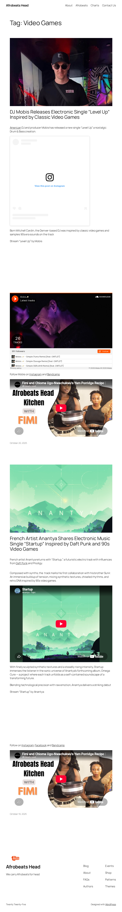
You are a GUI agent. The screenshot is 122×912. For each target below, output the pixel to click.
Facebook (40, 745)
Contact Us (109, 5)
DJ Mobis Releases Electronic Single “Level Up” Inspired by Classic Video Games (60, 114)
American (15, 127)
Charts (95, 5)
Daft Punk (21, 563)
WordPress (110, 904)
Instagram (35, 374)
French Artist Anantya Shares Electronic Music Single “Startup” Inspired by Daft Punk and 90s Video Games (60, 543)
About (69, 5)
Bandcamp (53, 374)
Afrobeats (82, 5)
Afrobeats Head (17, 5)
